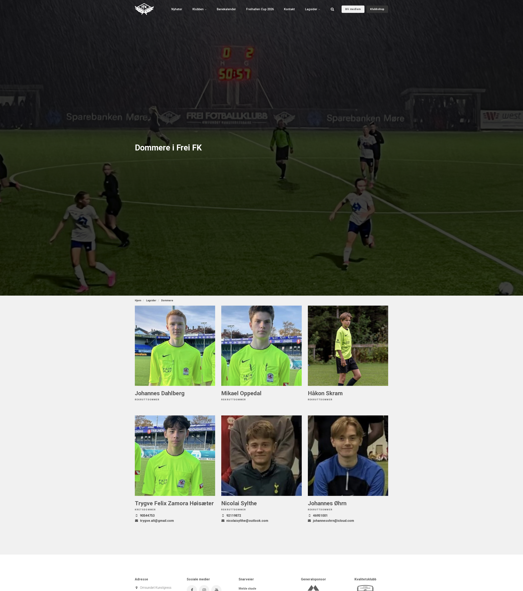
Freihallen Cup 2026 (260, 9)
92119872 (233, 516)
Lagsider (311, 9)
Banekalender (226, 9)
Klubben (198, 9)
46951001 (320, 516)
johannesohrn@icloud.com (333, 521)
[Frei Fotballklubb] (144, 9)
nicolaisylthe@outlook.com (247, 521)
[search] (332, 9)
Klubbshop (377, 9)
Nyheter (176, 9)
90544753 (147, 516)
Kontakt (289, 9)
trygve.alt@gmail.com (157, 521)
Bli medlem (353, 9)
